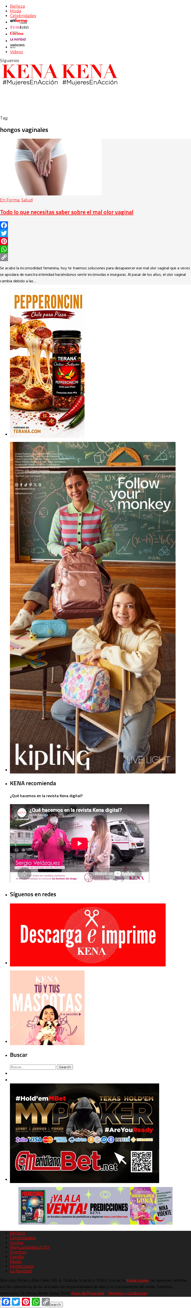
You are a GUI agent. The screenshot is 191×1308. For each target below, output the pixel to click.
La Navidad (21, 1271)
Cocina (16, 1242)
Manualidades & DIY (29, 1247)
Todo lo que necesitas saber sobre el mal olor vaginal (66, 211)
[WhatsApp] (95, 249)
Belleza (17, 6)
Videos (16, 52)
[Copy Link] (95, 257)
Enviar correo (138, 1280)
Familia (17, 1256)
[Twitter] (95, 233)
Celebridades (23, 15)
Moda (15, 11)
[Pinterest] (95, 241)
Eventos (18, 1252)
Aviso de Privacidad (87, 1293)
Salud (27, 200)
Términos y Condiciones (127, 1293)
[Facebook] (95, 225)
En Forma (9, 200)
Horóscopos (21, 1266)
